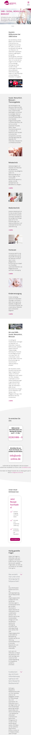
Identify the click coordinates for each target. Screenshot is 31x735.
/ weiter (11, 188)
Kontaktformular (26, 467)
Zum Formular (15, 539)
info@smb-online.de (15, 457)
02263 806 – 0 (15, 437)
